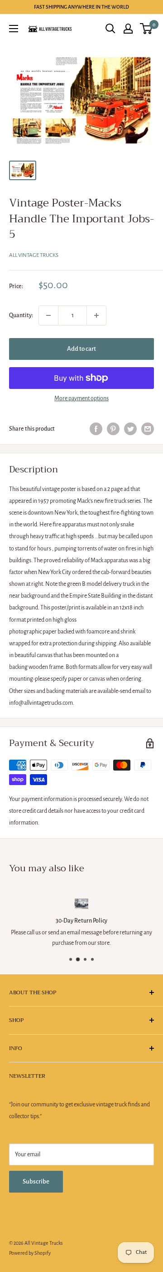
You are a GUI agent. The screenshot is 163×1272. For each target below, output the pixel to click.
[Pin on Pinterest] (113, 428)
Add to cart (81, 348)
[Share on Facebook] (96, 428)
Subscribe (36, 1181)
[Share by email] (147, 428)
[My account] (128, 29)
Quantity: (21, 315)
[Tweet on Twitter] (130, 428)
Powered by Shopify (30, 1253)
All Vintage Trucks (33, 255)
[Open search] (110, 29)
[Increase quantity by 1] (96, 315)
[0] (146, 28)
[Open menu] (13, 28)
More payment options (81, 398)
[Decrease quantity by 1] (48, 315)
